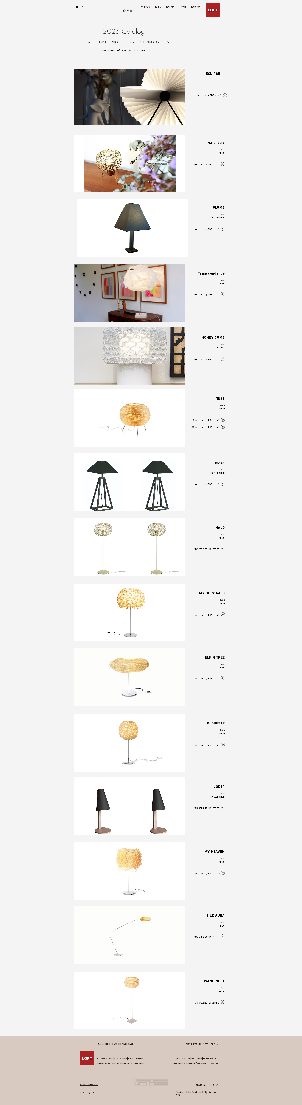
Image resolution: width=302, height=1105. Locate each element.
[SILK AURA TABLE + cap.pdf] (222, 936)
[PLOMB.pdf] (222, 164)
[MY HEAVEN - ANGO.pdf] (222, 873)
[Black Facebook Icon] (127, 10)
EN (82, 6)
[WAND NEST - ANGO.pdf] (222, 1002)
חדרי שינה (135, 41)
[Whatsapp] (124, 10)
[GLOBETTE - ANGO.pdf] (222, 745)
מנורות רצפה (141, 50)
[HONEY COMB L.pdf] (222, 359)
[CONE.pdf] (222, 294)
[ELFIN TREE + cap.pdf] (222, 678)
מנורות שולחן (124, 50)
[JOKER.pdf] (222, 808)
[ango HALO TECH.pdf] (222, 549)
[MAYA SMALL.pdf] (222, 484)
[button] (129, 97)
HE (77, 6)
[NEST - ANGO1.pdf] (222, 420)
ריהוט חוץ (118, 41)
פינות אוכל (153, 41)
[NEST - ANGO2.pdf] (222, 427)
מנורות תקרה (108, 50)
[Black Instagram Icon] (131, 10)
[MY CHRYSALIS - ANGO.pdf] (222, 614)
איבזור (89, 41)
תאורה (102, 41)
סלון (167, 41)
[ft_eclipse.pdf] (225, 95)
